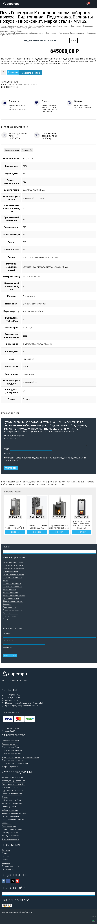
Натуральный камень (11, 598)
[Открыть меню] (93, 4)
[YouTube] (17, 881)
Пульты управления (10, 613)
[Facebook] (8, 881)
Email (7, 453)
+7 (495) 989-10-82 (12, 695)
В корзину (13, 72)
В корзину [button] (15, 532)
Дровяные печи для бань (17, 26)
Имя (6, 449)
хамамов (71, 481)
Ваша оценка (10, 435)
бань (80, 481)
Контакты (6, 850)
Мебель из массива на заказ (14, 595)
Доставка (6, 863)
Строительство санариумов (13, 760)
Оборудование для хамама (13, 601)
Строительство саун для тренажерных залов (20, 757)
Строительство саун (10, 741)
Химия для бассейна (10, 616)
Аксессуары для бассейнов (13, 565)
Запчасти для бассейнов (12, 586)
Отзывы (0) (27, 150)
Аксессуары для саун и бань (13, 568)
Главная (3, 26)
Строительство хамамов (12, 750)
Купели (5, 580)
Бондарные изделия (10, 571)
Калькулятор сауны (10, 744)
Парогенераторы (9, 607)
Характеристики (12, 150)
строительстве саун (56, 481)
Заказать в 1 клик (31, 73)
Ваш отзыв (10, 438)
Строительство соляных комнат (15, 763)
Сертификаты (7, 869)
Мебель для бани (9, 589)
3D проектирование (10, 767)
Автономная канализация (13, 562)
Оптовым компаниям (10, 866)
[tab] (12, 150)
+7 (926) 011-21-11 (12, 698)
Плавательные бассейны (12, 610)
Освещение (7, 604)
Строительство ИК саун (11, 754)
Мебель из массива (10, 592)
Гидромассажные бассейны (13, 574)
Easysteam (13, 87)
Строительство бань (10, 747)
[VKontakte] (3, 881)
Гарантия (5, 856)
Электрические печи (10, 619)
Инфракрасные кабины (12, 583)
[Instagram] (13, 881)
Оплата (5, 860)
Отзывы (5, 853)
